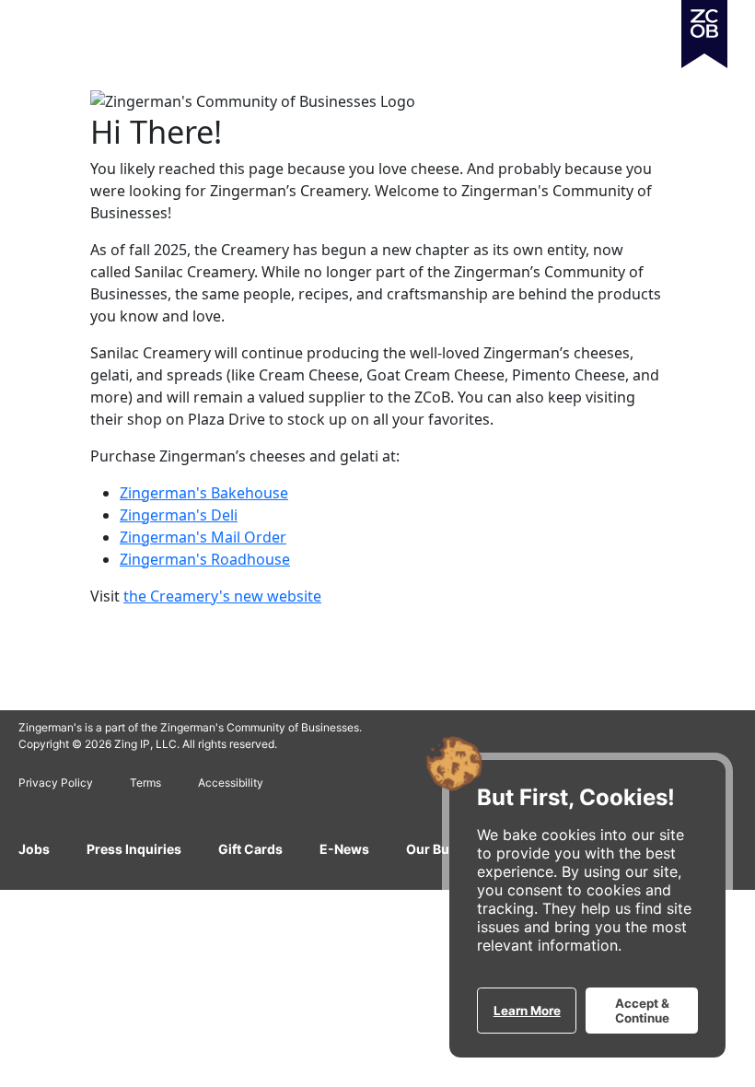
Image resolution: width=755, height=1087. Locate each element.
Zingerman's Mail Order (203, 537)
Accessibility (230, 782)
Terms (145, 782)
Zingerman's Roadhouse (205, 559)
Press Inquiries (134, 849)
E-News (344, 849)
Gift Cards (250, 849)
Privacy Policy (55, 782)
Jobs (34, 849)
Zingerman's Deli (179, 515)
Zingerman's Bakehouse (204, 493)
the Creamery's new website (222, 596)
